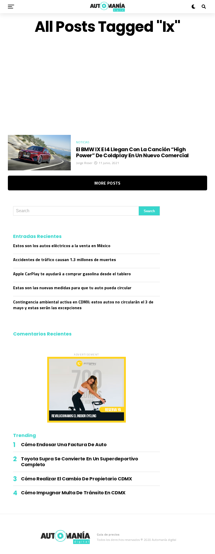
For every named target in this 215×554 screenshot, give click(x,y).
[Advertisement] (107, 85)
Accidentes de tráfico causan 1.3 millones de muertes (64, 259)
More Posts (107, 183)
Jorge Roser (84, 162)
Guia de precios (108, 534)
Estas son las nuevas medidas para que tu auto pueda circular (72, 287)
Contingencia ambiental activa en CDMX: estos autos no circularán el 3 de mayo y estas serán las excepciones (83, 305)
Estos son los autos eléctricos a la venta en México (61, 245)
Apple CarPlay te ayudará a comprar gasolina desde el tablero (72, 274)
